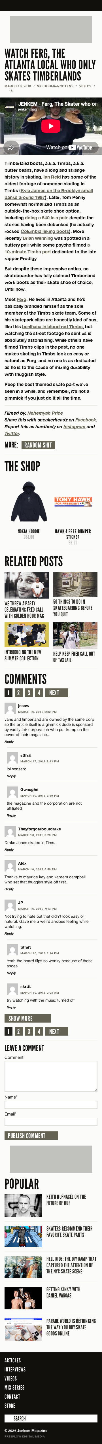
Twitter (12, 433)
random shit (38, 445)
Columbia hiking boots (45, 231)
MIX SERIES (15, 1387)
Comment (14, 1057)
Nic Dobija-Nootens (55, 86)
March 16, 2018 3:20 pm (37, 835)
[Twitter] (70, 1405)
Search (8, 1418)
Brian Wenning (38, 238)
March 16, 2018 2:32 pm (37, 711)
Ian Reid (52, 176)
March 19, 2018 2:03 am (39, 992)
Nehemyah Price (45, 412)
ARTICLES (13, 1360)
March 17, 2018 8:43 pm (39, 761)
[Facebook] (62, 1405)
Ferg (21, 299)
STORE (10, 1405)
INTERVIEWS (15, 1369)
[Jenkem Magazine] (51, 5)
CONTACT (12, 1396)
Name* (11, 1097)
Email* (10, 1114)
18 (9, 90)
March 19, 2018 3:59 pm (39, 795)
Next (54, 693)
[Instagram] (79, 1405)
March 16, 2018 (18, 86)
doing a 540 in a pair (46, 217)
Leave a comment (24, 1048)
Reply (9, 741)
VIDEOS (85, 86)
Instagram (74, 426)
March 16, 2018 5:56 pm (37, 869)
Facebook (85, 419)
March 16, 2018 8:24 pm (39, 953)
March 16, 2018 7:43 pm (37, 908)
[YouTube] (92, 1405)
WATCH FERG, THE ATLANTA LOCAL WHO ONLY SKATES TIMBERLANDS (50, 65)
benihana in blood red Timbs (52, 326)
